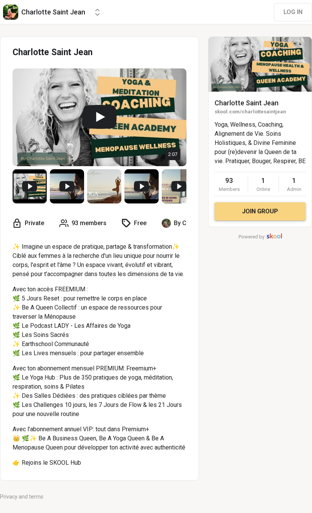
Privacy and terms (21, 497)
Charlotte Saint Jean (247, 103)
